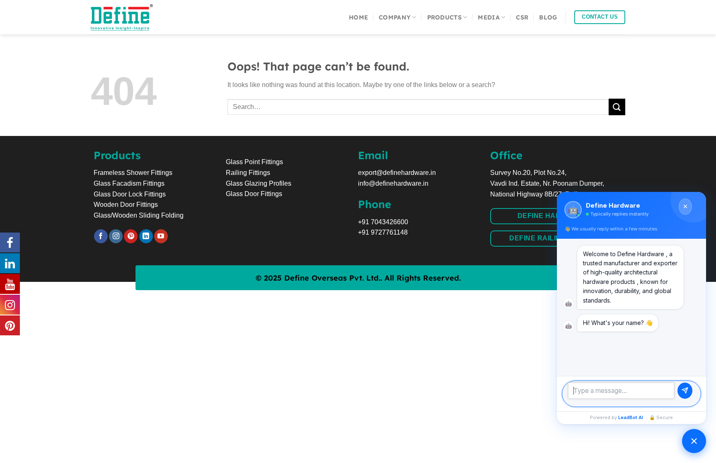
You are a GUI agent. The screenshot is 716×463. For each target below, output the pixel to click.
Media (488, 17)
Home (358, 17)
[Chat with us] (694, 441)
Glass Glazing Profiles (258, 183)
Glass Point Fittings (254, 161)
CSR (522, 17)
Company (395, 17)
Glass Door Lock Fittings (130, 194)
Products (444, 17)
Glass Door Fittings (254, 193)
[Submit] (617, 107)
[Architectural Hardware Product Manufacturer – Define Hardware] (132, 17)
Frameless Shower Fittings (133, 172)
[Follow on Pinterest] (131, 236)
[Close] (685, 207)
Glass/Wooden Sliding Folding (139, 215)
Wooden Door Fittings (126, 204)
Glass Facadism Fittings (129, 183)
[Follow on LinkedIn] (146, 236)
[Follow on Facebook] (101, 236)
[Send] (684, 391)
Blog (548, 17)
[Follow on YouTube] (161, 236)
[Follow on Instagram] (116, 236)
